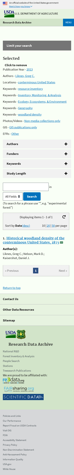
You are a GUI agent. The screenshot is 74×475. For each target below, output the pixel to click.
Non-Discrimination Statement (18, 449)
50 (53, 226)
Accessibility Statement (14, 440)
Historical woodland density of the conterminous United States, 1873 (34, 240)
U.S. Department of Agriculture (36, 13)
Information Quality (13, 459)
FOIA (5, 435)
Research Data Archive (17, 22)
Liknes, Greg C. (25, 76)
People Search (11, 361)
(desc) (26, 226)
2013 (30, 69)
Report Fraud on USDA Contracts (19, 425)
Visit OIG (7, 430)
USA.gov (7, 464)
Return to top (11, 288)
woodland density (30, 114)
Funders (13, 154)
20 (48, 226)
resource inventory (30, 89)
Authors (12, 144)
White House (9, 469)
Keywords (14, 163)
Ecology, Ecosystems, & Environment (42, 101)
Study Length (16, 173)
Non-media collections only (42, 121)
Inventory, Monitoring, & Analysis (39, 95)
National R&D (11, 351)
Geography (25, 108)
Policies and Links (12, 416)
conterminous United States (36, 82)
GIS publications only (23, 127)
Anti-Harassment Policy (15, 454)
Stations (8, 366)
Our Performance (12, 420)
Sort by (17, 226)
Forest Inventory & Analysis (18, 356)
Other (15, 134)
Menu (68, 22)
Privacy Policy (10, 444)
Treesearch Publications (17, 370)
